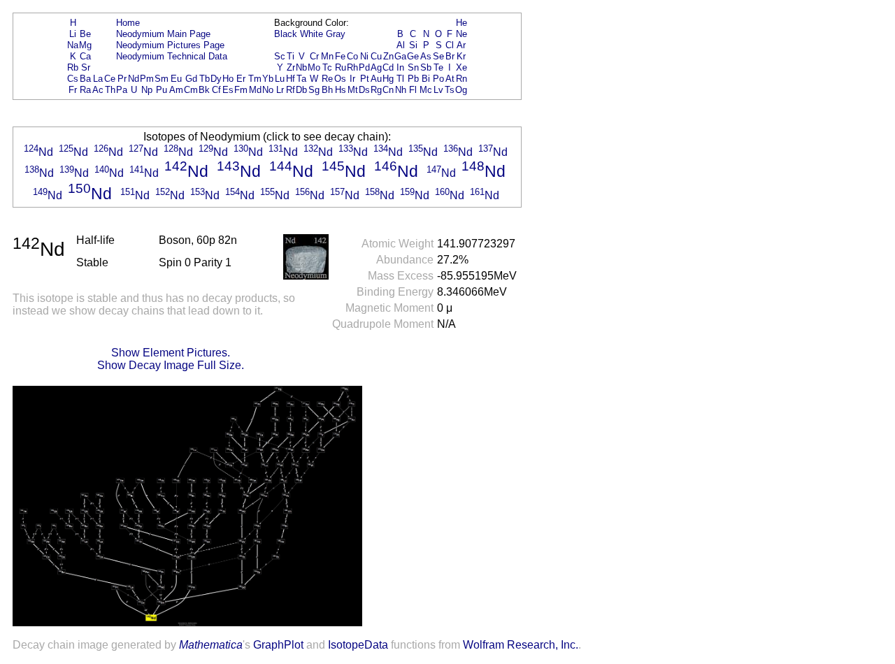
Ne (461, 34)
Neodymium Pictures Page (170, 45)
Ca (85, 56)
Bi (426, 78)
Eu (176, 78)
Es (228, 90)
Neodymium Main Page (163, 34)
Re (327, 78)
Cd (388, 67)
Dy (216, 78)
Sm (162, 78)
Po (438, 78)
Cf (216, 90)
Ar (461, 45)
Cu (376, 56)
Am (176, 90)
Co (352, 56)
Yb (267, 78)
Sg (314, 90)
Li (72, 34)
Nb (301, 67)
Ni (364, 56)
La (98, 78)
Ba (85, 78)
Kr (461, 56)
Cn (388, 90)
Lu (280, 78)
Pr (122, 78)
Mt (353, 90)
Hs (340, 90)
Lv (438, 90)
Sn (413, 67)
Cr (314, 56)
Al (400, 45)
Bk (204, 90)
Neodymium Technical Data (171, 56)
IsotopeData (358, 645)
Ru (340, 67)
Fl (413, 90)
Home (128, 22)
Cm (191, 90)
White (311, 34)
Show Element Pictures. (170, 353)
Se (438, 56)
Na (72, 45)
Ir (352, 78)
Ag (376, 67)
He (461, 22)
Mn (327, 56)
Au (376, 78)
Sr (85, 67)
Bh (327, 90)
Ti (290, 56)
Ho (228, 78)
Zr (291, 67)
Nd (133, 78)
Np (146, 90)
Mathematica (211, 645)
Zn (388, 56)
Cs (72, 78)
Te (438, 67)
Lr (280, 90)
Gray (335, 34)
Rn (461, 78)
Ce (109, 78)
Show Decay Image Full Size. (170, 365)
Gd (191, 78)
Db (301, 90)
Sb (425, 67)
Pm (147, 78)
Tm (255, 78)
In (400, 67)
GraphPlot (278, 645)
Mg (85, 45)
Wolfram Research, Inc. (520, 645)
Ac (97, 90)
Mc (426, 90)
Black (285, 34)
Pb (413, 78)
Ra (85, 90)
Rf (290, 90)
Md (255, 90)
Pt (364, 78)
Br (449, 56)
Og (461, 90)
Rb (72, 67)
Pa (121, 90)
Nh (400, 90)
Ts (449, 90)
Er (240, 78)
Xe (461, 67)
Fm (241, 90)
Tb (204, 78)
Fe (340, 56)
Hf (290, 78)
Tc (327, 67)
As (425, 56)
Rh (352, 67)
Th (110, 90)
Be (85, 34)
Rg (376, 90)
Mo (314, 67)
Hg (388, 78)
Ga (400, 56)
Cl (449, 45)
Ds (364, 90)
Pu (161, 90)
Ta (301, 78)
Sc (279, 56)
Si (413, 45)
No (267, 90)
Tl (400, 78)
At (449, 78)
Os (340, 78)
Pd (364, 67)
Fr (73, 90)
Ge (413, 56)
